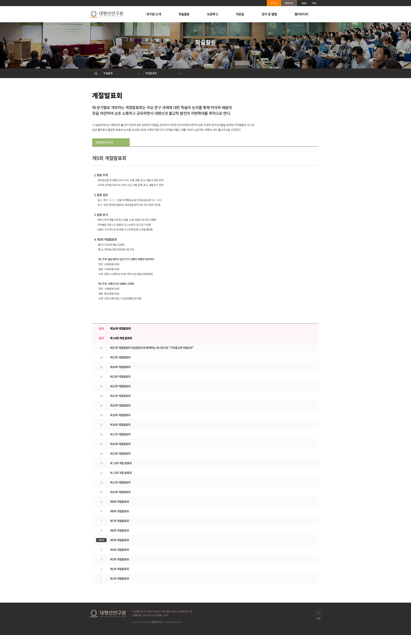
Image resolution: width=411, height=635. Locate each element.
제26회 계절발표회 (120, 328)
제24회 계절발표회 (120, 367)
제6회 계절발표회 (119, 530)
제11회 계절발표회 (120, 482)
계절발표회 (151, 73)
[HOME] (96, 73)
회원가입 (289, 3)
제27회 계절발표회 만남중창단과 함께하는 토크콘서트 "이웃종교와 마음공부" (152, 347)
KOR (304, 3)
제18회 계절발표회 (120, 424)
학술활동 (108, 73)
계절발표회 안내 (104, 142)
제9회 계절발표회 (119, 501)
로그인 (274, 3)
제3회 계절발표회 (119, 559)
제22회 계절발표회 (120, 386)
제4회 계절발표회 (119, 549)
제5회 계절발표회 (119, 540)
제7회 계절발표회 (119, 521)
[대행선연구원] (111, 14)
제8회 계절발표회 (119, 511)
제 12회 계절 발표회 (121, 473)
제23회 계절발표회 (120, 376)
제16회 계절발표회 (120, 444)
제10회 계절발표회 (120, 492)
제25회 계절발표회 (120, 357)
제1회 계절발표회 (119, 578)
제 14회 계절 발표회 (121, 338)
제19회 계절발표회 (120, 415)
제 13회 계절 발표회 (121, 463)
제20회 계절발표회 (120, 405)
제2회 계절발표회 (119, 569)
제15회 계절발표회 (120, 453)
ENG (314, 3)
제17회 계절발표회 (120, 434)
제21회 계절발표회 (120, 396)
